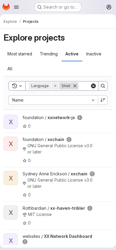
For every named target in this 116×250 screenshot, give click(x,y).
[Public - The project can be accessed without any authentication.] (79, 117)
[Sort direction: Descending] (103, 100)
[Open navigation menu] (16, 7)
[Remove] (75, 85)
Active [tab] (72, 53)
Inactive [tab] (93, 53)
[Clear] (93, 85)
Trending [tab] (49, 53)
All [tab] (9, 68)
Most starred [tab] (19, 53)
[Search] (103, 86)
